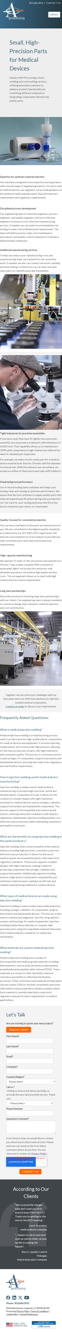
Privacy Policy (23, 1311)
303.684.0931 (36, 3)
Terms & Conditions (39, 1311)
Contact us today (15, 706)
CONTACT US (53, 3)
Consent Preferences (28, 1314)
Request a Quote (18, 1029)
